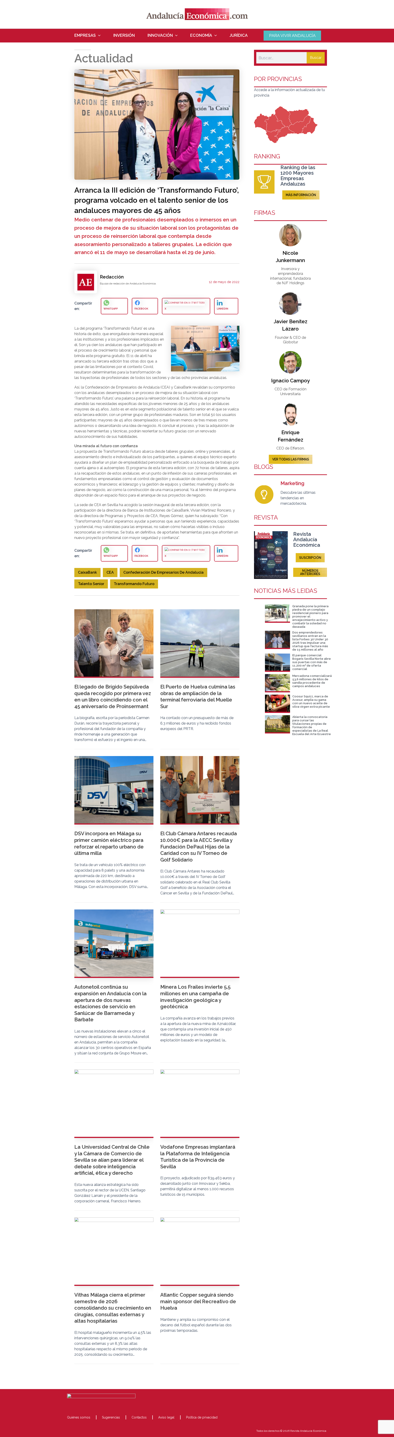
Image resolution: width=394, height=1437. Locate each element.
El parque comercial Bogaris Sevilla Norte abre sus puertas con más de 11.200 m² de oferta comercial (311, 662)
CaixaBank (87, 572)
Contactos (139, 1417)
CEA (110, 572)
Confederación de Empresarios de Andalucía (163, 572)
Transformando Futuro (134, 584)
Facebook (141, 308)
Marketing (292, 483)
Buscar (315, 57)
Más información (301, 195)
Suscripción (310, 558)
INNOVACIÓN (160, 35)
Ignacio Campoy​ (290, 381)
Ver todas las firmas (290, 459)
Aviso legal (166, 1417)
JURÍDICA (239, 35)
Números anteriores (310, 572)
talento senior (91, 584)
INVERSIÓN (124, 35)
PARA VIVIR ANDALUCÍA (292, 35)
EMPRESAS (85, 35)
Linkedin (222, 308)
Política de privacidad (202, 1417)
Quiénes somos (78, 1417)
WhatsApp (111, 308)
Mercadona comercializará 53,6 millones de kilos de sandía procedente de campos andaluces (312, 681)
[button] (98, 35)
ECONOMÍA (201, 35)
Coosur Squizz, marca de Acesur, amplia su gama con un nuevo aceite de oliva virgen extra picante (311, 701)
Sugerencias (111, 1417)
